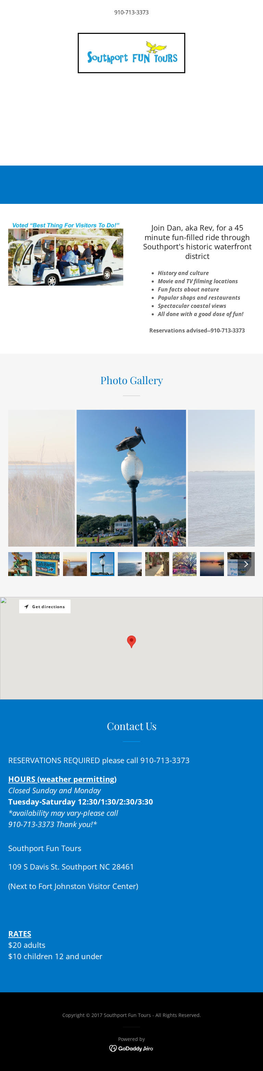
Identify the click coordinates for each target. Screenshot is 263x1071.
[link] (131, 53)
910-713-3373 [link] (131, 12)
